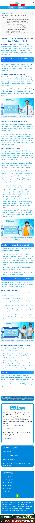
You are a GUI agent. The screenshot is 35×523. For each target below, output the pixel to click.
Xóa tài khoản (9, 485)
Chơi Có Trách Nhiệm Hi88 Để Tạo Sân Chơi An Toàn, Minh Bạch (16, 16)
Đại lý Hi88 (8, 488)
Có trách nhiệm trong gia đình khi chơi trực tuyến (18, 32)
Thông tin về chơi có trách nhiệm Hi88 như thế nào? (17, 19)
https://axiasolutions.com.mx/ (14, 425)
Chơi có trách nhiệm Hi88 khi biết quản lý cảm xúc (19, 26)
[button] (2, 3)
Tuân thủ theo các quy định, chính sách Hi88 (18, 22)
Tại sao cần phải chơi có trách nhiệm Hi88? (15, 29)
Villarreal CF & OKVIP (9, 460)
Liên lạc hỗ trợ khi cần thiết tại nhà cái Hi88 (16, 27)
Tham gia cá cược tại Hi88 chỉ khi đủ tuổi (17, 21)
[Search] (33, 2)
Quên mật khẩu (9, 480)
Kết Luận (8, 34)
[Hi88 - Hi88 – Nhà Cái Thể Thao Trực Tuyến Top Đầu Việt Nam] (17, 3)
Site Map (7, 491)
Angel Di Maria (7, 451)
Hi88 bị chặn (8, 477)
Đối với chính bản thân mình (14, 31)
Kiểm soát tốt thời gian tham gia (15, 24)
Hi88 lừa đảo (8, 482)
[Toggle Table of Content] (30, 13)
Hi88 (21, 377)
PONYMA (8, 438)
